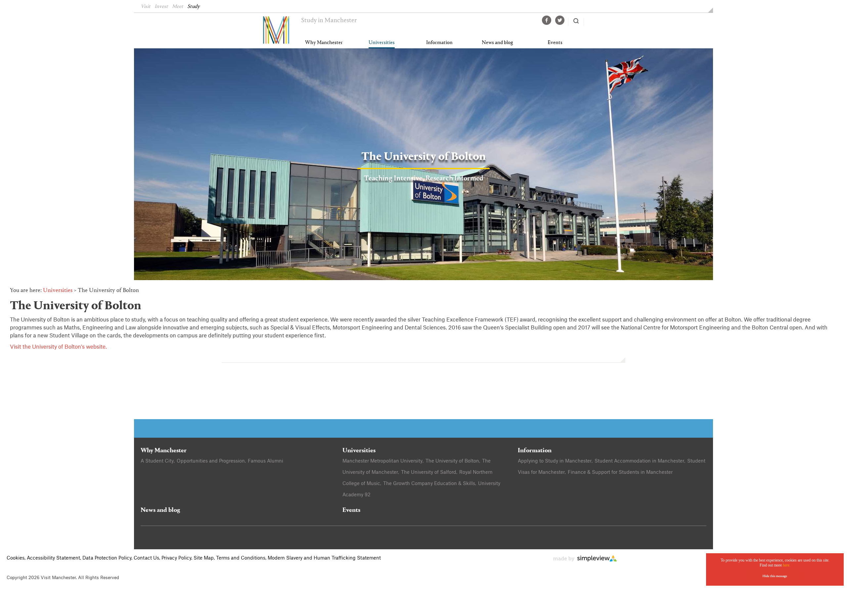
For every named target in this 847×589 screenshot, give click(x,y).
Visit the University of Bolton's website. (58, 347)
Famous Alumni (265, 461)
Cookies (15, 558)
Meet (177, 6)
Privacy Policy (176, 558)
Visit (146, 6)
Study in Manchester (329, 20)
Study (193, 6)
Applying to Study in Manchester (555, 461)
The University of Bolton (452, 461)
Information (439, 42)
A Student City (157, 461)
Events (555, 42)
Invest (161, 6)
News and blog (497, 42)
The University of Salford (428, 472)
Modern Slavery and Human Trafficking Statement (324, 558)
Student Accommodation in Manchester (639, 461)
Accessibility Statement (53, 558)
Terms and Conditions (240, 558)
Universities (382, 42)
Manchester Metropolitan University (382, 461)
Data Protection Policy (106, 558)
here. (786, 565)
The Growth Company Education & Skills (429, 483)
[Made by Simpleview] (585, 560)
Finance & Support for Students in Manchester (620, 472)
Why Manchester (324, 42)
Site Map (204, 558)
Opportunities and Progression (211, 461)
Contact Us (146, 558)
